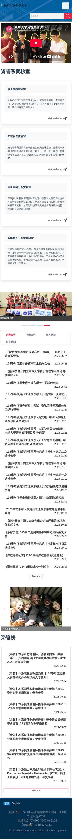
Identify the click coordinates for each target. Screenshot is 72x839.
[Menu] (65, 5)
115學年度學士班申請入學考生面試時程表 (32, 382)
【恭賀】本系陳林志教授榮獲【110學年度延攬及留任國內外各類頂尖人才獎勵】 (36, 675)
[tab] (25, 325)
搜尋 (67, 16)
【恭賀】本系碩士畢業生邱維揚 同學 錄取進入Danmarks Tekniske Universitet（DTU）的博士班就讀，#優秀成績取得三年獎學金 (36, 773)
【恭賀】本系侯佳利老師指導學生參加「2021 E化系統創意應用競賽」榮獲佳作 (36, 706)
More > (36, 576)
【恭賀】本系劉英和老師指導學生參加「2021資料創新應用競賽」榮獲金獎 (35, 690)
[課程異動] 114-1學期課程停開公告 (27, 566)
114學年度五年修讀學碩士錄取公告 (28, 363)
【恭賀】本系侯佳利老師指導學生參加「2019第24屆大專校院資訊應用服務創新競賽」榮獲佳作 (36, 754)
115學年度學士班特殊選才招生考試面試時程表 (35, 497)
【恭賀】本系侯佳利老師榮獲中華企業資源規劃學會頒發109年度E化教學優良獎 (36, 721)
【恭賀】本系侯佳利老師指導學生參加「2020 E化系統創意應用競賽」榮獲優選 (36, 736)
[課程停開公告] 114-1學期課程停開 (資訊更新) (34, 555)
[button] (5, 609)
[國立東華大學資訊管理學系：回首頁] (14, 5)
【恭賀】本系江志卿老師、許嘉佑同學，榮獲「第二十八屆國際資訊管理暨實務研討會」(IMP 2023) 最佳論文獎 (36, 658)
